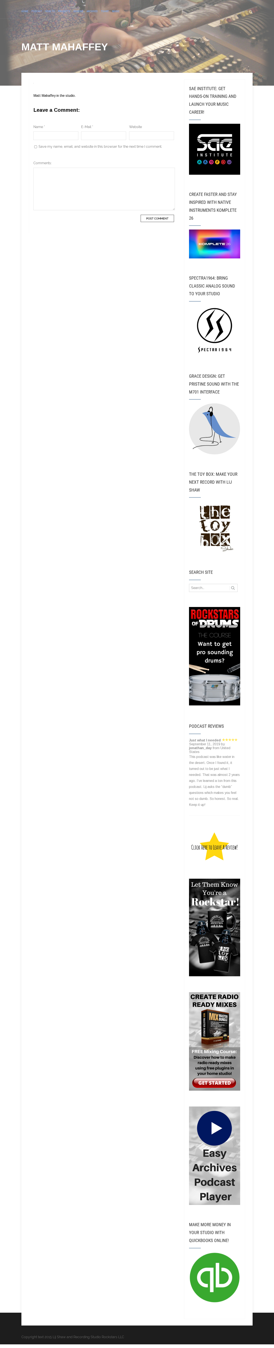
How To (50, 11)
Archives (92, 11)
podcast (36, 11)
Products (64, 11)
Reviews (78, 11)
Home (24, 11)
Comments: (42, 163)
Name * (39, 127)
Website (135, 127)
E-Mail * (87, 127)
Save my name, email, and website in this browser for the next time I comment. (100, 147)
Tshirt (105, 11)
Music (115, 11)
